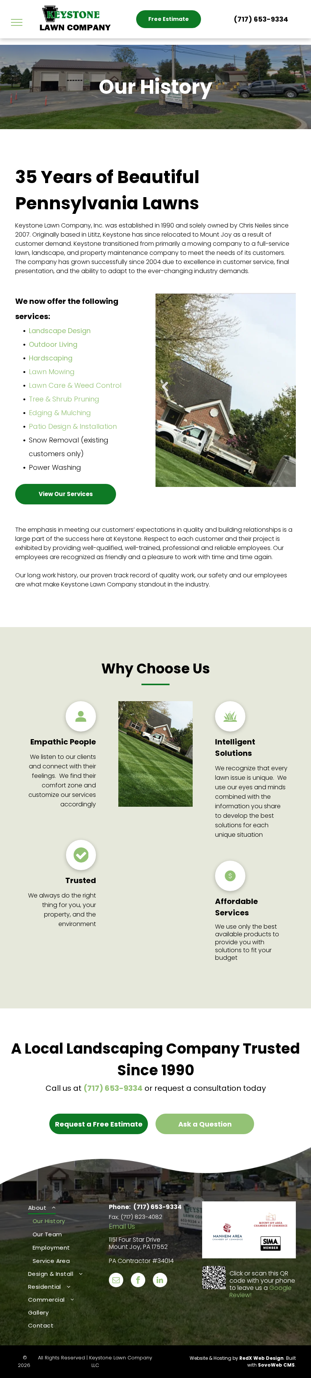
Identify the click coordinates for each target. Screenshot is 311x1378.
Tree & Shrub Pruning (64, 399)
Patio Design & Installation (73, 426)
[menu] (17, 22)
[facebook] (138, 1281)
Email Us (122, 1226)
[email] (116, 1281)
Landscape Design (60, 330)
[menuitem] (62, 1234)
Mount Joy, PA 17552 (138, 1246)
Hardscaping (50, 358)
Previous (165, 392)
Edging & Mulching (60, 412)
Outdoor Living (53, 344)
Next (287, 392)
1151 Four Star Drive (134, 1239)
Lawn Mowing (52, 371)
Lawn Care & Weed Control (75, 385)
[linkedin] (160, 1281)
